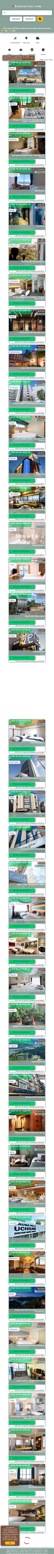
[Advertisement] (27, 692)
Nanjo (12, 68)
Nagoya (13, 975)
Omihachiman (15, 352)
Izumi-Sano (14, 762)
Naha (12, 1081)
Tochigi (12, 458)
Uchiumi (13, 1223)
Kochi (12, 833)
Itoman (12, 1010)
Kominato (13, 139)
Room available (21, 90)
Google (11, 1531)
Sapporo (13, 1365)
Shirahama (14, 175)
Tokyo (12, 210)
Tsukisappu (14, 494)
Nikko (12, 600)
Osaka (12, 317)
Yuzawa (13, 1046)
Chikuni (13, 869)
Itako (12, 727)
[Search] (40, 19)
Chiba (12, 1507)
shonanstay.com (27, 6)
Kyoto (12, 904)
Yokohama (14, 281)
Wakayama (14, 246)
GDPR (15, 1539)
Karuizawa (14, 1259)
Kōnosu (13, 104)
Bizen (12, 1294)
